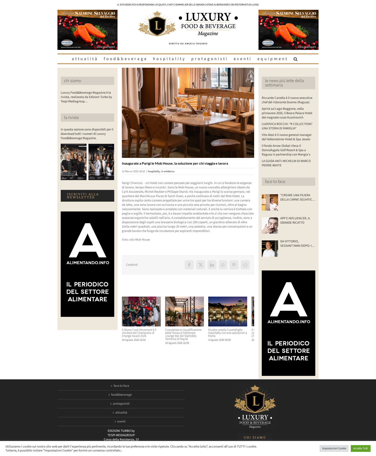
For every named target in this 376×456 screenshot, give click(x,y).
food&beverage (121, 395)
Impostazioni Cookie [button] (334, 448)
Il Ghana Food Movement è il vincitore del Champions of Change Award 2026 (139, 334)
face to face (275, 182)
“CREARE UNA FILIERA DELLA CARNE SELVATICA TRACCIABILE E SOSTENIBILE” (297, 197)
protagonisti (121, 404)
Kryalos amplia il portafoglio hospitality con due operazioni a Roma (232, 334)
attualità (121, 412)
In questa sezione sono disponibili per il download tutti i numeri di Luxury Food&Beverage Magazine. (87, 133)
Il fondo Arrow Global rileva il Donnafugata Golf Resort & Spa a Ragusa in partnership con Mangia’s (286, 150)
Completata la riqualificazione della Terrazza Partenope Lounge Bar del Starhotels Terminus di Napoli (187, 336)
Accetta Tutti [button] (360, 448)
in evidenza (168, 171)
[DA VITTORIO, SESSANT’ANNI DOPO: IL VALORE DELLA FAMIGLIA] (270, 248)
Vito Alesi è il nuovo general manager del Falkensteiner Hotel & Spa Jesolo (287, 137)
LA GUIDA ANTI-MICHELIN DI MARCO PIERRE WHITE (286, 163)
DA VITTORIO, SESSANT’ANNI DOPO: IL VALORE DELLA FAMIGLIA (296, 243)
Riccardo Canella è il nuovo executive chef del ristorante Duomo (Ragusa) (287, 100)
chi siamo (72, 81)
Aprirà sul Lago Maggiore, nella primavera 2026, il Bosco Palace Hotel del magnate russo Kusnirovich (287, 113)
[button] (296, 58)
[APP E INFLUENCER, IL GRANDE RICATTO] (270, 225)
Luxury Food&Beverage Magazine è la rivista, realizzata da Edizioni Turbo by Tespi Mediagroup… (86, 97)
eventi (121, 421)
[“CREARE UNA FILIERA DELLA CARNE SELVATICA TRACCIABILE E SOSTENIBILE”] (270, 202)
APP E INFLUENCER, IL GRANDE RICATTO (295, 220)
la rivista (71, 118)
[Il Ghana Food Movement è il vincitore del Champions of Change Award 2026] (142, 299)
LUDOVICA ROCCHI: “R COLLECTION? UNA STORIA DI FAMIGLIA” (287, 126)
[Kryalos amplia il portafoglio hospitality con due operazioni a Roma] (233, 299)
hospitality (154, 171)
